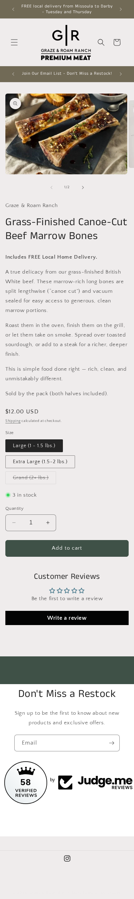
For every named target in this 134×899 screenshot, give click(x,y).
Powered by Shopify (102, 893)
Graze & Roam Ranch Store (56, 893)
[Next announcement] (121, 9)
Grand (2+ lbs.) (34, 479)
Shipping (13, 421)
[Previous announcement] (13, 9)
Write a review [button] (66, 618)
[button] (14, 42)
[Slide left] (51, 187)
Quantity (14, 508)
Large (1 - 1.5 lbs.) (34, 446)
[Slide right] (83, 187)
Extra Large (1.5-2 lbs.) (40, 462)
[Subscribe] (111, 743)
